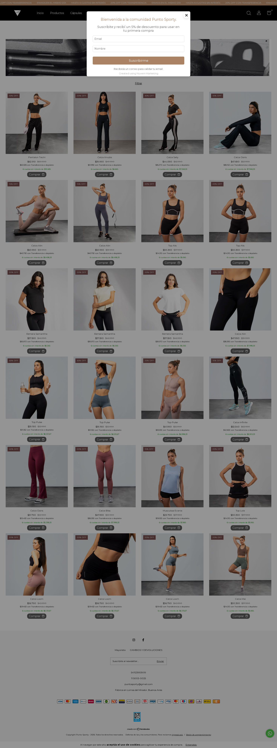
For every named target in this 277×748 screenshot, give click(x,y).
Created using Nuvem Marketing (138, 73)
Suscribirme (138, 60)
